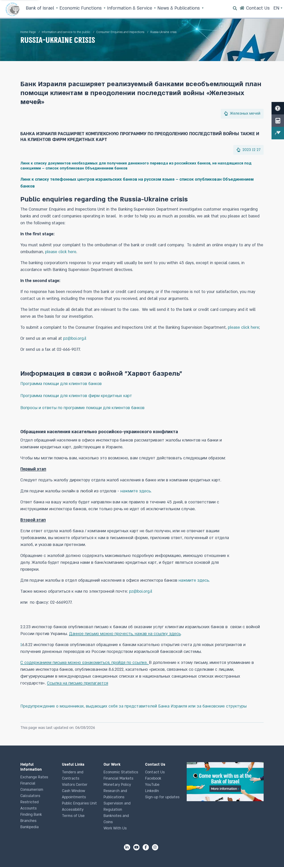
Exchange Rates (34, 777)
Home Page (28, 32)
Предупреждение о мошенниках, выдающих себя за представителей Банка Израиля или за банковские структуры (133, 706)
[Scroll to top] (272, 855)
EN (277, 8)
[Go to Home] (242, 9)
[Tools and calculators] (278, 120)
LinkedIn (152, 791)
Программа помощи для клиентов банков (61, 383)
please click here (60, 252)
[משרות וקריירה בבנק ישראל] (225, 781)
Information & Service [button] (130, 8)
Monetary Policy (117, 784)
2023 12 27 (250, 149)
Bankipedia (29, 827)
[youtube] (136, 847)
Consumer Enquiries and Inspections (120, 32)
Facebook (153, 778)
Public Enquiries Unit (79, 803)
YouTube (152, 784)
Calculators (30, 795)
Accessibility (73, 809)
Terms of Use (73, 815)
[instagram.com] (155, 847)
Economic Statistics (121, 772)
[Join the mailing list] (278, 133)
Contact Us (155, 772)
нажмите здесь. (136, 491)
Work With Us (115, 828)
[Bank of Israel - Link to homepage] (12, 9)
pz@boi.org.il (74, 338)
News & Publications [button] (179, 8)
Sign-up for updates (162, 797)
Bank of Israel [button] (40, 8)
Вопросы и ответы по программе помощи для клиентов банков (82, 408)
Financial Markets (118, 778)
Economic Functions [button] (81, 8)
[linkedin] (127, 847)
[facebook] (146, 847)
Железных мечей (244, 113)
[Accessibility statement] (278, 108)
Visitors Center (75, 784)
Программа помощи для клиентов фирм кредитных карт (76, 396)
